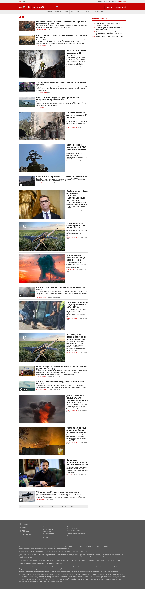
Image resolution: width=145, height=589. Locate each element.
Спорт (87, 12)
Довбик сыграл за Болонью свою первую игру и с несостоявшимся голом (110, 37)
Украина (58, 12)
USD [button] (34, 7)
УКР (24, 2)
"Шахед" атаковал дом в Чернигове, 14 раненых (76, 115)
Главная (49, 12)
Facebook (25, 524)
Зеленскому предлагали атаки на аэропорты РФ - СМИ (77, 462)
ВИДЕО (100, 2)
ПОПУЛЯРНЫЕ (112, 2)
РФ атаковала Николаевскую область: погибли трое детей (61, 288)
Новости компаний (41, 92)
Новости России (41, 29)
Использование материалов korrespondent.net (48, 531)
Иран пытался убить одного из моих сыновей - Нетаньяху (108, 24)
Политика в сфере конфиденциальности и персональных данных (73, 528)
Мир (72, 12)
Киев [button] (20, 7)
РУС (20, 2)
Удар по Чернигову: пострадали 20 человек (76, 53)
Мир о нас (69, 474)
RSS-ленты (25, 531)
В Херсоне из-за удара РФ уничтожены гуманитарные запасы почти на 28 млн (110, 33)
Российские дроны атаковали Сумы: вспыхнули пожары (76, 430)
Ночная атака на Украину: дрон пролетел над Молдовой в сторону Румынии (57, 99)
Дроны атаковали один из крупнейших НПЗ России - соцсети (61, 382)
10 (65, 506)
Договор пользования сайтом (75, 524)
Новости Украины (41, 45)
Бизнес (79, 12)
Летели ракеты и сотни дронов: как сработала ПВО (75, 225)
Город (66, 12)
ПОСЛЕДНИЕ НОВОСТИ (99, 18)
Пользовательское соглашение (76, 533)
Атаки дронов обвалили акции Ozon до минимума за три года (61, 84)
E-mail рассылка (27, 534)
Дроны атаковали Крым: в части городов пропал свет (77, 398)
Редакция (69, 536)
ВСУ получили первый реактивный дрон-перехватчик (76, 336)
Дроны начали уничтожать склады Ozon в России (76, 257)
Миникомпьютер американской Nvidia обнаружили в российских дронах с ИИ (61, 22)
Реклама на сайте (48, 527)
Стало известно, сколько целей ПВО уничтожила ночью (76, 147)
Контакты (46, 524)
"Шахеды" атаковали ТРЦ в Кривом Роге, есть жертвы (77, 304)
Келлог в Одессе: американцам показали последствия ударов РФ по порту (62, 367)
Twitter (24, 527)
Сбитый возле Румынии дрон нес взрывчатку (58, 492)
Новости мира (40, 107)
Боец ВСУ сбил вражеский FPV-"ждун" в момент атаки (61, 177)
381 (72, 506)
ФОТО (105, 2)
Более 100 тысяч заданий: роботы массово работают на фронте (61, 37)
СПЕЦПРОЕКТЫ (122, 2)
